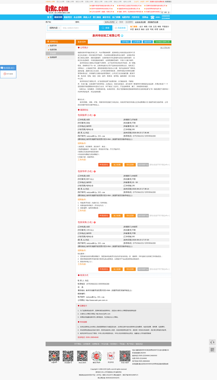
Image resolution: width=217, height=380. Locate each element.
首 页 (49, 17)
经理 (156, 29)
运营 (147, 29)
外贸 (132, 29)
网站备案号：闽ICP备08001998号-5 (126, 375)
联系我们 (168, 2)
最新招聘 (58, 17)
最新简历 (68, 17)
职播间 (152, 2)
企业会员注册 (140, 22)
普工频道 (97, 17)
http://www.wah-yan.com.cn (96, 300)
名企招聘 (78, 17)
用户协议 (130, 344)
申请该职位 (104, 165)
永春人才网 (108, 2)
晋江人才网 (60, 2)
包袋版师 (53, 57)
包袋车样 (53, 46)
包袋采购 (53, 50)
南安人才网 (79, 2)
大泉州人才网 (50, 2)
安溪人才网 (89, 2)
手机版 (122, 344)
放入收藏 (117, 165)
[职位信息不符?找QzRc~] (159, 165)
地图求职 (126, 17)
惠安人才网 (98, 2)
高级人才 (87, 17)
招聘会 (145, 17)
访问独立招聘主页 (163, 42)
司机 (152, 29)
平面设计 (165, 27)
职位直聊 (130, 165)
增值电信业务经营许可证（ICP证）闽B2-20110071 (96, 375)
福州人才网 (127, 2)
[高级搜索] (116, 28)
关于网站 (77, 344)
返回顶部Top (143, 165)
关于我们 (125, 42)
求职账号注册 (153, 22)
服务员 (137, 29)
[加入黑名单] (165, 48)
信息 (156, 2)
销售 (146, 27)
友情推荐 (86, 344)
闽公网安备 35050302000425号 (108, 378)
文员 (155, 27)
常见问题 (104, 344)
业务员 (161, 29)
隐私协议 (139, 344)
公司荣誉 (136, 42)
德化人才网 (117, 2)
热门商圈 (116, 17)
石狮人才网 (70, 2)
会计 (141, 27)
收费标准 (161, 2)
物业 (143, 29)
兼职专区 (107, 17)
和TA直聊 (9, 74)
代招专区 (136, 17)
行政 (150, 27)
